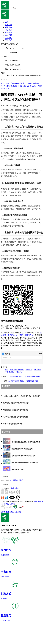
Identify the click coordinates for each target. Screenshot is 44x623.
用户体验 (37, 370)
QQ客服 (4, 512)
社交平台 (29, 370)
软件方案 (8, 32)
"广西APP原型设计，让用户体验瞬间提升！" (24, 376)
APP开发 (19, 335)
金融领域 (18, 372)
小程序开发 (29, 335)
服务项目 (8, 25)
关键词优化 (9, 372)
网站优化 (11, 335)
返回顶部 (18, 512)
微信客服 (10, 512)
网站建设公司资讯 (12, 86)
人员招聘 (8, 35)
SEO (6, 370)
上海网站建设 (14, 488)
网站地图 (37, 501)
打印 (28, 106)
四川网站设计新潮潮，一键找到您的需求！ (24, 381)
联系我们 (8, 40)
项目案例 (8, 27)
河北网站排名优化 (17, 370)
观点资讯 (8, 30)
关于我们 (8, 38)
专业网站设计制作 (17, 480)
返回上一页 (5, 83)
